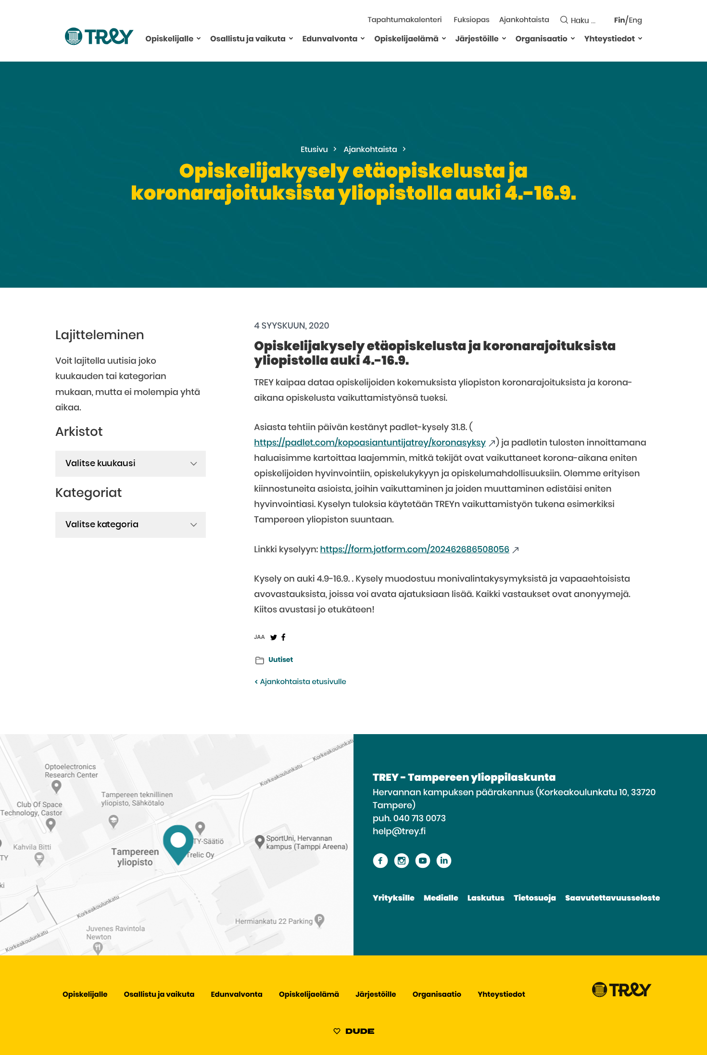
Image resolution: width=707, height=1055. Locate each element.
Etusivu (314, 150)
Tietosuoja (535, 898)
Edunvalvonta (330, 39)
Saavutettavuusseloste (612, 898)
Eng (635, 21)
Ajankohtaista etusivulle (302, 682)
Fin (619, 21)
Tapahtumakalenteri (404, 20)
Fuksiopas (472, 20)
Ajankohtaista (524, 20)
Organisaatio (542, 39)
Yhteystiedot (609, 39)
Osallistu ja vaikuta (248, 39)
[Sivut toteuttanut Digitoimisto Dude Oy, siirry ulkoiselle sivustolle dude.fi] (353, 1033)
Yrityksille (394, 898)
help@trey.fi (399, 831)
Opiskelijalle (169, 39)
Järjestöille (477, 39)
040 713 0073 (419, 818)
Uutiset (280, 660)
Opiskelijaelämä (406, 39)
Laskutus (486, 898)
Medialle (441, 898)
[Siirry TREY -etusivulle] (622, 995)
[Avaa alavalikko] (199, 38)
